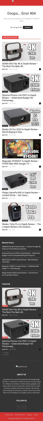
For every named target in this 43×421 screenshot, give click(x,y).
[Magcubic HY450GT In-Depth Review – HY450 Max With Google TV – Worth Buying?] (21, 148)
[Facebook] (19, 407)
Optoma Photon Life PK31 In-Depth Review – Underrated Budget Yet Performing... (19, 98)
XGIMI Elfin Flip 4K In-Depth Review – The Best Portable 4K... (20, 65)
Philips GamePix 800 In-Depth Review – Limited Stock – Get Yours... (21, 194)
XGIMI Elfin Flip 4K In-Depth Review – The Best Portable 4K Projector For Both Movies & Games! (21, 248)
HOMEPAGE (28, 27)
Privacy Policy (9, 415)
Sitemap (29, 415)
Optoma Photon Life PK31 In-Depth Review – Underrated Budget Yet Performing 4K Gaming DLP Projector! (21, 254)
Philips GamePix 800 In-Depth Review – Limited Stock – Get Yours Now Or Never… (20, 274)
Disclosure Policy (20, 415)
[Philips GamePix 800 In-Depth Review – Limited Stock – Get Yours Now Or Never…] (21, 180)
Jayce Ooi (5, 69)
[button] (40, 3)
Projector (5, 60)
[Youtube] (24, 407)
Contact (36, 415)
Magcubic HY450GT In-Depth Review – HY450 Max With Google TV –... (20, 162)
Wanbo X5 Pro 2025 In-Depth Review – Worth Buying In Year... (20, 130)
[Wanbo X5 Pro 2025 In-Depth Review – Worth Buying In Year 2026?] (21, 117)
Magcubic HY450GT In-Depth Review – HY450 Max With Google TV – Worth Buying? (20, 267)
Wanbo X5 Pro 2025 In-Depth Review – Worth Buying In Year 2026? (20, 261)
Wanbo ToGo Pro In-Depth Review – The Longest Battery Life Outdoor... (21, 225)
